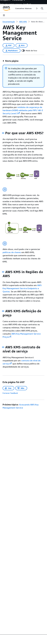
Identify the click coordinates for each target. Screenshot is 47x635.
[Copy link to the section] (3, 133)
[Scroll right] (36, 8)
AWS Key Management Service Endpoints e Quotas (22, 288)
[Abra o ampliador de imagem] (5, 189)
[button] (10, 61)
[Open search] (42, 8)
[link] (37, 21)
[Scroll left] (13, 8)
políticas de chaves (12, 252)
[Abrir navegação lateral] (4, 15)
